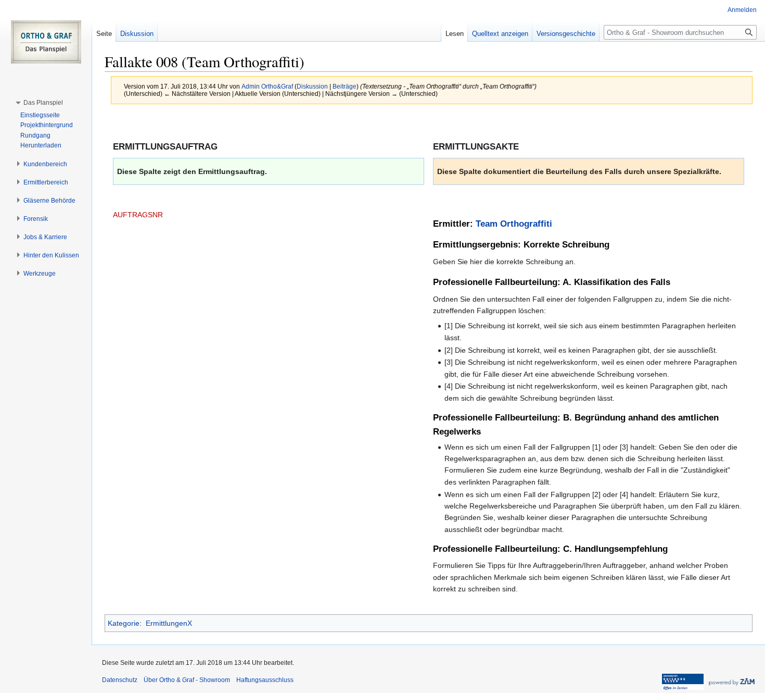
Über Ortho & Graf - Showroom (187, 680)
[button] (43, 102)
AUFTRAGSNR (138, 215)
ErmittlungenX (169, 623)
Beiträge (344, 86)
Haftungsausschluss (265, 680)
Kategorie (123, 623)
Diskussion (312, 86)
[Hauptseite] (45, 41)
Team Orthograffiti (514, 224)
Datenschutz (119, 680)
